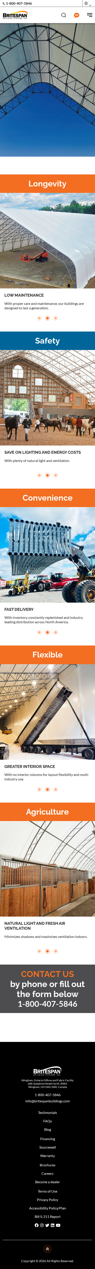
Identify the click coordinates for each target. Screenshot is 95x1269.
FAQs (47, 1121)
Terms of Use (47, 1191)
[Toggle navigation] (89, 14)
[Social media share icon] (37, 1225)
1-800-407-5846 (19, 3)
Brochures (47, 1165)
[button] (39, 318)
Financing (47, 1139)
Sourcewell (47, 1147)
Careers (47, 1173)
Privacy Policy (47, 1199)
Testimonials (47, 1112)
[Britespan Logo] (15, 14)
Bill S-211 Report (48, 1216)
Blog (47, 1129)
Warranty (47, 1155)
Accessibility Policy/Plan (47, 1208)
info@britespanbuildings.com (47, 1101)
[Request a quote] (76, 14)
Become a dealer (47, 1182)
